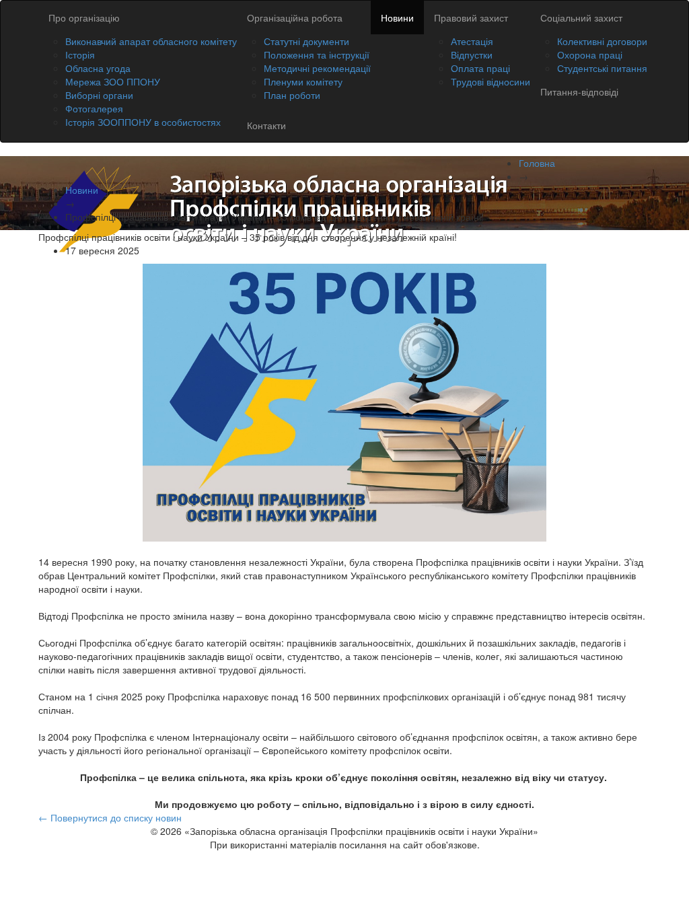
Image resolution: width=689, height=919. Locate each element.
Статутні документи (306, 41)
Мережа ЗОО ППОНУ (112, 81)
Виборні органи (99, 95)
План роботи (292, 95)
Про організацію (84, 17)
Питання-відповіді (579, 91)
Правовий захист (471, 17)
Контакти (266, 125)
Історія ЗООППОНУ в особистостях (143, 121)
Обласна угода (98, 68)
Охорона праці (589, 54)
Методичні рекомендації (317, 68)
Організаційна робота (294, 17)
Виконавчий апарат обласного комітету (151, 41)
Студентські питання (602, 68)
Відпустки (472, 54)
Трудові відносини (490, 81)
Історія (80, 54)
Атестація (472, 41)
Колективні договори (602, 41)
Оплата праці (480, 68)
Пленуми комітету (303, 81)
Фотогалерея (94, 108)
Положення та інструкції (316, 54)
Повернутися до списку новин (110, 817)
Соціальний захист (581, 17)
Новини (397, 17)
